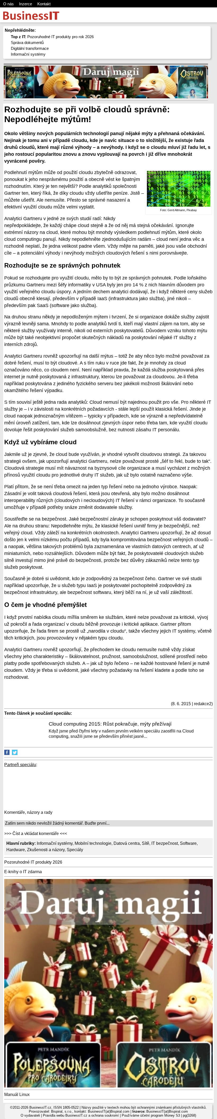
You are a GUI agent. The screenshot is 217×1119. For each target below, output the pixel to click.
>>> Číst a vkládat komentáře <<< (35, 833)
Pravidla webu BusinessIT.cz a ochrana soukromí (81, 1115)
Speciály (75, 849)
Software (188, 843)
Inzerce (25, 4)
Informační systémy (28, 54)
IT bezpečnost (164, 843)
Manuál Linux (17, 1094)
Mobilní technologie (93, 843)
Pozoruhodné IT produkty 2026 (33, 862)
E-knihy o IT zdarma (23, 871)
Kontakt (44, 4)
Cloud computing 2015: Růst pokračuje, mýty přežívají (110, 724)
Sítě (145, 843)
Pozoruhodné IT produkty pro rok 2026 (52, 36)
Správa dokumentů (27, 42)
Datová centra (127, 843)
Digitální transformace (30, 48)
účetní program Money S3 (160, 1115)
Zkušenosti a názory (46, 849)
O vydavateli (30, 1115)
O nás (8, 4)
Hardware (15, 849)
